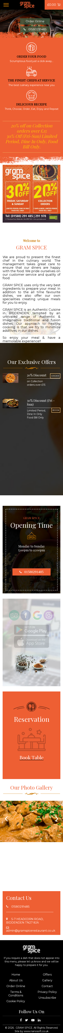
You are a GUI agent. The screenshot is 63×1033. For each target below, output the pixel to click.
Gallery (47, 980)
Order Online (35, 21)
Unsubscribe (47, 997)
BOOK (55, 410)
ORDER (55, 375)
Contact (47, 986)
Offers (47, 974)
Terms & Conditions (15, 993)
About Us (15, 980)
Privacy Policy (47, 992)
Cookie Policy (15, 1001)
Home (16, 974)
